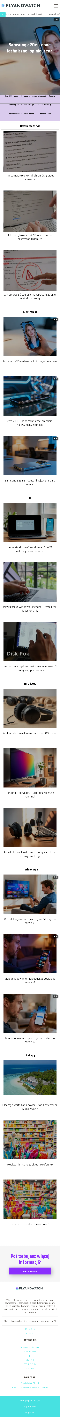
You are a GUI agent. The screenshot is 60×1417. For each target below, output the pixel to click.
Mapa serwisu (30, 1406)
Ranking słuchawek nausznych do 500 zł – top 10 (30, 735)
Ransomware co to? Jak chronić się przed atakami (30, 177)
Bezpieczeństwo (30, 126)
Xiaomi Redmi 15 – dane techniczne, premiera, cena (30, 113)
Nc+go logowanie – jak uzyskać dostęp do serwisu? (30, 1040)
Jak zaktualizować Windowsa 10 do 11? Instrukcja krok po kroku (30, 549)
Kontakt (30, 1333)
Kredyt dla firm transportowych (30, 1387)
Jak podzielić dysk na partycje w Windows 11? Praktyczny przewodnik (30, 668)
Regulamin (30, 1412)
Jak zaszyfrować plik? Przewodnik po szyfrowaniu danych (30, 237)
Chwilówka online (30, 1383)
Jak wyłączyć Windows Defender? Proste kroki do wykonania (30, 608)
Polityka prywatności (30, 1400)
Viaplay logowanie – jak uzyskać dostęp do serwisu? (30, 980)
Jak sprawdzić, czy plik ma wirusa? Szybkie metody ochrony (30, 296)
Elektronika (30, 312)
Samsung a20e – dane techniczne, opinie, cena (30, 48)
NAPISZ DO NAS (30, 1271)
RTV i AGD (30, 683)
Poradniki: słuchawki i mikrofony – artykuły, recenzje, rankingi (30, 854)
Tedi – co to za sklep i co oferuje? (30, 1224)
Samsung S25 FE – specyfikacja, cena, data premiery (30, 104)
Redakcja (30, 1329)
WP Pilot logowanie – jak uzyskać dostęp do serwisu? (30, 921)
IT (30, 498)
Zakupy (30, 1055)
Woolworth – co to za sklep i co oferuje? (30, 1164)
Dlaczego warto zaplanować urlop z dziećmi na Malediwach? (30, 1107)
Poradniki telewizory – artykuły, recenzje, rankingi (30, 794)
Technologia (30, 869)
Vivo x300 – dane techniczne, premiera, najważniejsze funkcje (30, 96)
